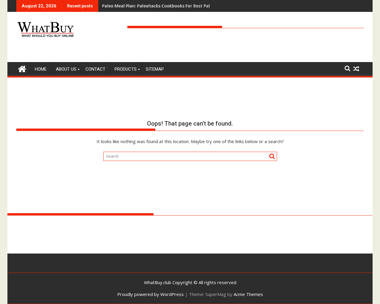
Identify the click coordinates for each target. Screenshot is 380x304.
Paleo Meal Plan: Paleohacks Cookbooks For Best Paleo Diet (163, 6)
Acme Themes (248, 294)
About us (66, 69)
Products (126, 69)
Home (41, 69)
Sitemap (155, 69)
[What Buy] (22, 68)
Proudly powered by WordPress (150, 294)
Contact (95, 69)
